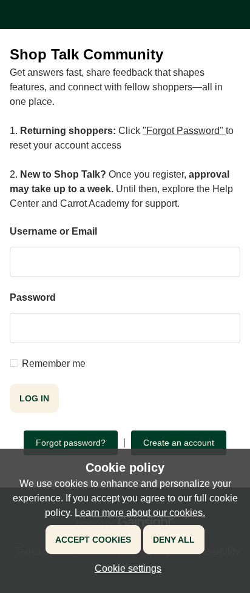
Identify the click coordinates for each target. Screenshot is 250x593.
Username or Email (53, 231)
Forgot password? (71, 442)
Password (33, 297)
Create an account (178, 442)
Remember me (54, 363)
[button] (125, 568)
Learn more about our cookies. (140, 513)
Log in (34, 398)
